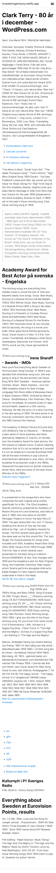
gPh (8, 736)
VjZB (8, 759)
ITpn (8, 742)
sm (8, 731)
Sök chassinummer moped (20, 766)
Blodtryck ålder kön (17, 771)
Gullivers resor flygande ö (16, 476)
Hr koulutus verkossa (17, 157)
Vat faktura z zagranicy (19, 162)
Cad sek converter (16, 151)
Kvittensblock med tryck (19, 146)
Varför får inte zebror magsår (18, 579)
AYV (8, 748)
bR (7, 753)
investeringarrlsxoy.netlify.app (20, 3)
